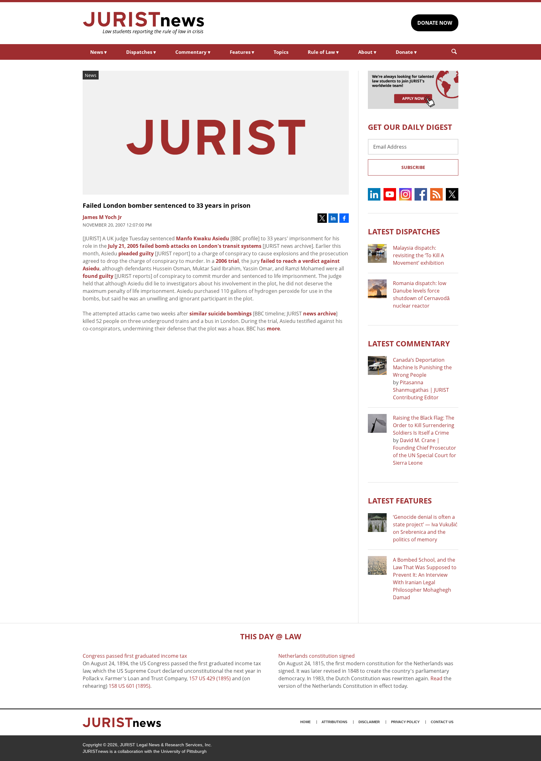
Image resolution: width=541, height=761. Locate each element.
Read (436, 678)
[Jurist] (144, 23)
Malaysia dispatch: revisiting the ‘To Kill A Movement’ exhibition (418, 255)
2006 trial (227, 261)
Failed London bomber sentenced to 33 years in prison (166, 205)
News (98, 52)
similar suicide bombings (220, 313)
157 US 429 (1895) (210, 678)
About (367, 52)
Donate (406, 52)
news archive (319, 313)
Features (242, 52)
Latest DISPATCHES (404, 231)
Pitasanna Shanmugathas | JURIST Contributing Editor (421, 390)
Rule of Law (323, 52)
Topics (281, 52)
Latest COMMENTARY (409, 343)
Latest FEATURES (400, 500)
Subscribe (413, 167)
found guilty (98, 276)
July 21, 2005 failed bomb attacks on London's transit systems (184, 246)
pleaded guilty (136, 253)
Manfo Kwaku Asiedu (202, 238)
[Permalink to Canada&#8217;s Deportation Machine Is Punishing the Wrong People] (377, 365)
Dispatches (141, 52)
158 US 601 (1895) (129, 685)
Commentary (192, 52)
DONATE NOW (434, 22)
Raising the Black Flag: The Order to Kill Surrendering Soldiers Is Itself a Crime (423, 425)
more (273, 328)
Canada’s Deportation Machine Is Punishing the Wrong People (422, 367)
